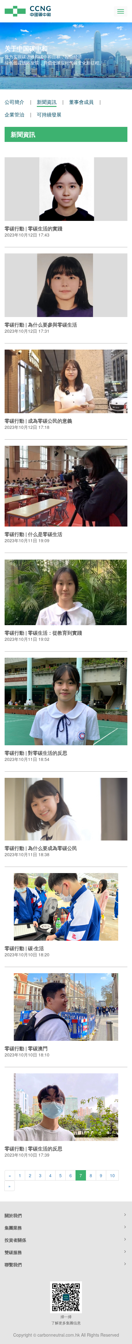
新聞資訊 (46, 101)
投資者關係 (15, 1240)
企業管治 (14, 114)
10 (112, 1175)
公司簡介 (14, 101)
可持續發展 (49, 114)
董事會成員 (81, 101)
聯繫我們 (13, 1264)
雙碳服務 (13, 1252)
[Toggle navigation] (120, 11)
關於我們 (13, 1215)
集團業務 (13, 1227)
